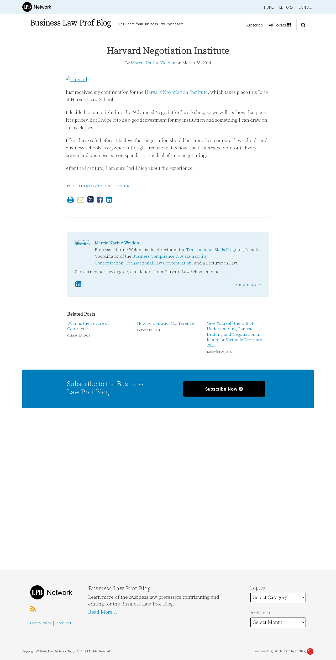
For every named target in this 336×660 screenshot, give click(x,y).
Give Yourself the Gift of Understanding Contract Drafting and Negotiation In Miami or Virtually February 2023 (234, 334)
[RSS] (33, 609)
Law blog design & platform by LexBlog (279, 651)
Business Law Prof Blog (70, 23)
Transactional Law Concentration (159, 263)
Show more (246, 284)
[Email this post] (80, 199)
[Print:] (70, 200)
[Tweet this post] (90, 199)
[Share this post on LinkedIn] (109, 199)
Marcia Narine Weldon (153, 63)
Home (269, 7)
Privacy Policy (40, 622)
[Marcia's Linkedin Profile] (78, 284)
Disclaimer (63, 622)
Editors (286, 7)
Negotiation (98, 186)
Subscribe (254, 25)
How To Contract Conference (165, 323)
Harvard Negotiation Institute (176, 92)
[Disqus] (168, 488)
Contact (306, 7)
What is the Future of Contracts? (88, 326)
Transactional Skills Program (214, 249)
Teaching (121, 186)
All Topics (278, 25)
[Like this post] (100, 199)
